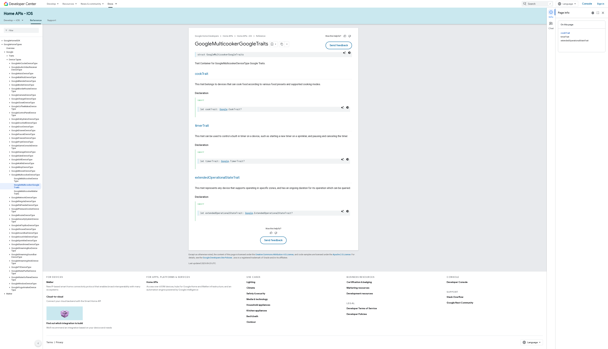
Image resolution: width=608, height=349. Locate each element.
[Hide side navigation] (38, 343)
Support (51, 20)
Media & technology (257, 299)
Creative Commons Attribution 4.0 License (274, 254)
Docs (110, 3)
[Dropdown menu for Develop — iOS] (23, 20)
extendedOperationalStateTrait (217, 178)
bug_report (593, 13)
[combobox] (537, 4)
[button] (20, 41)
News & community (91, 3)
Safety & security (256, 293)
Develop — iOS (12, 20)
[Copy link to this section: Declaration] (211, 93)
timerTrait (202, 126)
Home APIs (228, 36)
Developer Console (457, 282)
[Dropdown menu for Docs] (117, 4)
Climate (251, 287)
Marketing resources (358, 287)
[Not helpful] (349, 36)
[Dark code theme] (349, 52)
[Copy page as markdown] (282, 44)
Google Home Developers (207, 36)
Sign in (600, 4)
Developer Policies (357, 314)
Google (223, 109)
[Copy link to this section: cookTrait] (211, 74)
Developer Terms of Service (362, 308)
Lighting (251, 282)
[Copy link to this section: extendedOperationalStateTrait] (243, 178)
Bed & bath (252, 316)
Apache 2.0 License (342, 254)
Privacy (59, 342)
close (603, 13)
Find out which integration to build (64, 323)
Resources (68, 3)
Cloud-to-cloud (54, 296)
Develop (51, 3)
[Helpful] (344, 36)
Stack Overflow (455, 297)
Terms (49, 342)
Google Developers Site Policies (217, 257)
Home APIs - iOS (18, 13)
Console (587, 3)
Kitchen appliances (257, 310)
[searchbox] (21, 30)
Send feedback (339, 45)
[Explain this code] (344, 52)
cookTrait (201, 74)
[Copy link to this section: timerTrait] (212, 126)
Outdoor (251, 322)
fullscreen (598, 13)
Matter (50, 282)
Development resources (360, 293)
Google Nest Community (460, 302)
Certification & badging (359, 282)
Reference (36, 20)
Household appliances (258, 304)
